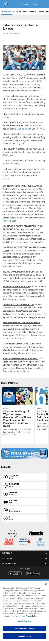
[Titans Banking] (36, 533)
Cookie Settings (24, 621)
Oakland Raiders (20, 128)
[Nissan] (13, 533)
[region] (24, 611)
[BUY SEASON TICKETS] (24, 453)
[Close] (46, 584)
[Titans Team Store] (40, 542)
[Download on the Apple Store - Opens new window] (15, 573)
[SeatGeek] (9, 542)
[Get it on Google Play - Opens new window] (33, 574)
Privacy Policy (31, 616)
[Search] (41, 4)
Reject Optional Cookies (24, 629)
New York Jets (9, 220)
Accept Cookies (24, 636)
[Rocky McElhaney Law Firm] (24, 542)
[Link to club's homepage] (5, 3)
